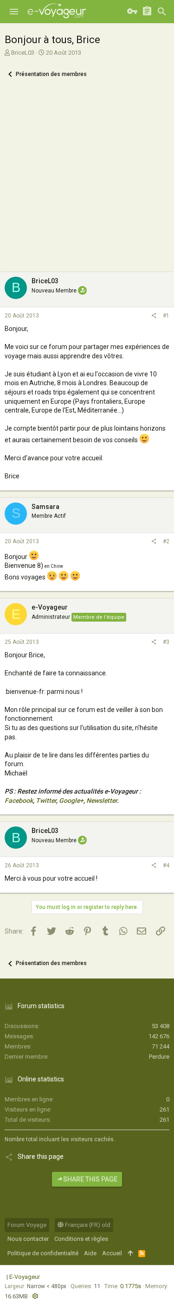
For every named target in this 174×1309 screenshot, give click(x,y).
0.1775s (130, 1286)
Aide (90, 1253)
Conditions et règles (81, 1238)
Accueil (112, 1253)
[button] (14, 11)
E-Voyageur (24, 1276)
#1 (166, 315)
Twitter (46, 800)
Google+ (71, 800)
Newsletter (101, 800)
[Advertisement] (87, 180)
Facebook (19, 800)
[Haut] (130, 1253)
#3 (166, 642)
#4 (166, 865)
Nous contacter (28, 1238)
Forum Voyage (26, 1224)
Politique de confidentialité (42, 1253)
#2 (166, 541)
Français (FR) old (87, 1224)
